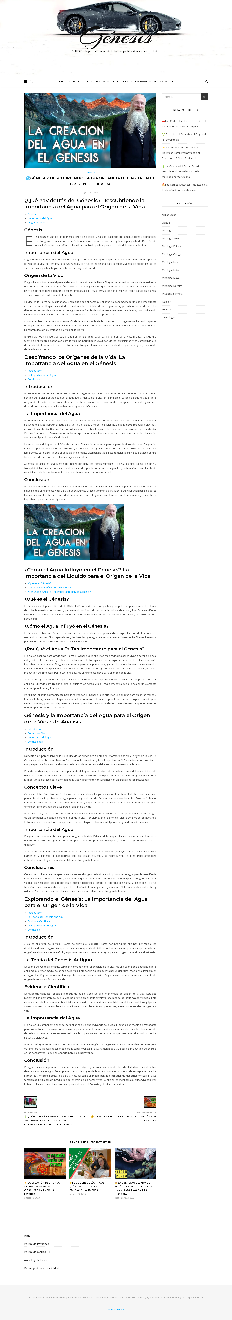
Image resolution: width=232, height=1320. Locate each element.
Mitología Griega (171, 254)
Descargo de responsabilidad (41, 1268)
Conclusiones (35, 741)
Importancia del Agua (40, 218)
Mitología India (170, 270)
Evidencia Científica (39, 921)
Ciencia (100, 81)
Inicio (62, 81)
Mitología (80, 81)
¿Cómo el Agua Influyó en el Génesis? (49, 587)
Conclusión (34, 379)
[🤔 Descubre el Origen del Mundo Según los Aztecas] (150, 1102)
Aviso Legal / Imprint (36, 1260)
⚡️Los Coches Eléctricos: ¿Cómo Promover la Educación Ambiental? (87, 1186)
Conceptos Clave (37, 733)
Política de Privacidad (36, 1243)
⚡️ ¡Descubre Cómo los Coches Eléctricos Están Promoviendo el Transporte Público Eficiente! (181, 153)
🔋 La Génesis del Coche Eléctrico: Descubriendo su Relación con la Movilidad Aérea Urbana (182, 171)
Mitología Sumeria (172, 293)
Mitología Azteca (171, 238)
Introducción (35, 370)
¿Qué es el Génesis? (39, 583)
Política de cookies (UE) (38, 1251)
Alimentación (164, 81)
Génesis (116, 36)
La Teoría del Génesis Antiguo (45, 916)
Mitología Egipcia (171, 246)
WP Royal (87, 1297)
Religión (141, 81)
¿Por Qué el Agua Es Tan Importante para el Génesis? (59, 591)
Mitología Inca (170, 262)
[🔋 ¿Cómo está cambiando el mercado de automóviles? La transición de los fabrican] (30, 1102)
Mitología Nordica (172, 285)
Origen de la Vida (38, 222)
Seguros (167, 309)
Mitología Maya (171, 277)
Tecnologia (168, 317)
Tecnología (119, 81)
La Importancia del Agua (42, 375)
